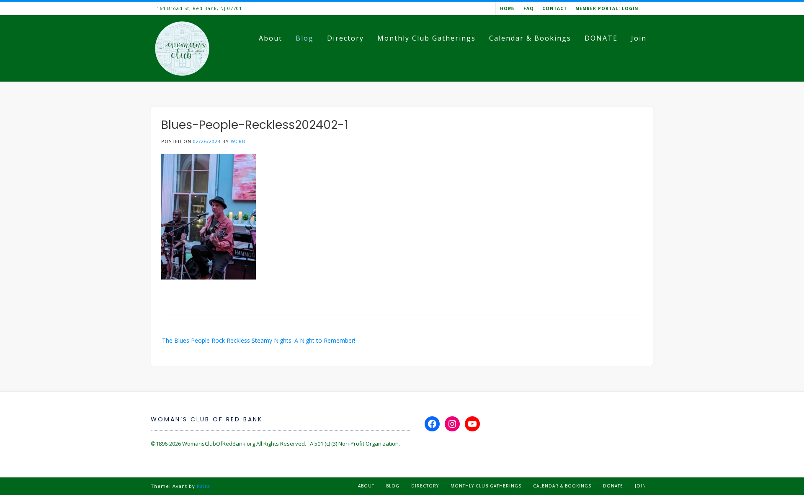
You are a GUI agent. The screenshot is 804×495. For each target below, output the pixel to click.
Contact (554, 8)
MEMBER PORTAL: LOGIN (606, 8)
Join (639, 38)
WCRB (238, 141)
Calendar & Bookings (530, 38)
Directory (345, 38)
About (270, 38)
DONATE (601, 38)
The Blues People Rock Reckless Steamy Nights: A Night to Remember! (258, 340)
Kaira (203, 486)
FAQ (528, 8)
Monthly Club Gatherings (426, 38)
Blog (305, 38)
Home (507, 8)
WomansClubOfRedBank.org (218, 443)
